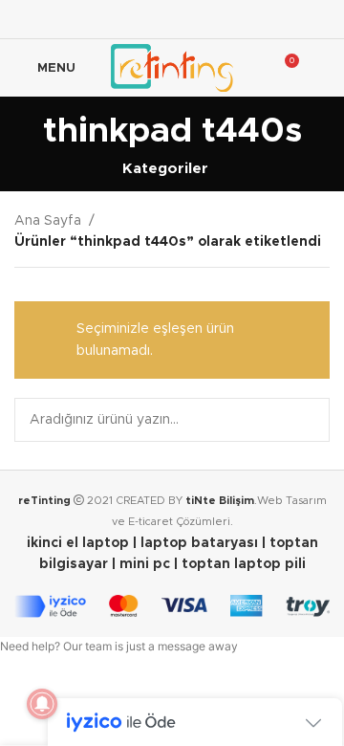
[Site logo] (171, 68)
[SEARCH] (308, 420)
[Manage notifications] (42, 704)
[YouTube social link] (196, 19)
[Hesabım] (322, 68)
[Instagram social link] (171, 19)
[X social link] (148, 19)
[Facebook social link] (124, 19)
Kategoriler (165, 169)
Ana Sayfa (47, 221)
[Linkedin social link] (220, 19)
